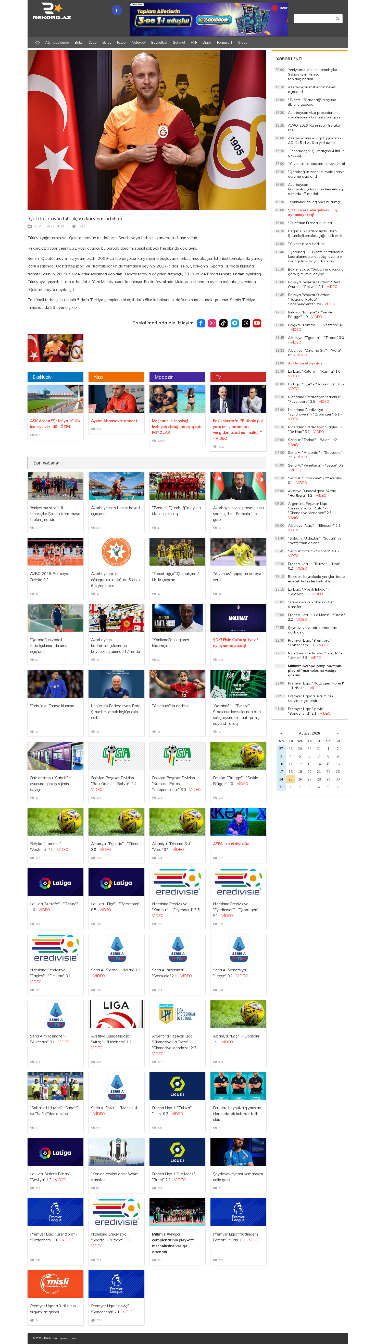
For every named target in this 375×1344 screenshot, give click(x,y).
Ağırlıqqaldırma (57, 42)
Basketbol (159, 42)
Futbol (122, 42)
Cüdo (93, 42)
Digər (207, 42)
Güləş (106, 42)
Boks (79, 42)
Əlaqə (242, 42)
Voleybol (139, 42)
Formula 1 (224, 42)
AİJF (194, 42)
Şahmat (179, 42)
